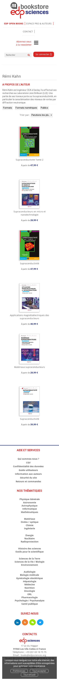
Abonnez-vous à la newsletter (24, 43)
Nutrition (30, 587)
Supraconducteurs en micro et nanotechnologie (30, 213)
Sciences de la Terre (29, 558)
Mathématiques (29, 512)
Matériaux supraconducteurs (29, 367)
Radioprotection (29, 541)
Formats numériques (26, 107)
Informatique (29, 508)
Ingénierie (29, 528)
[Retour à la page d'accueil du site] (29, 10)
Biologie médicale (29, 574)
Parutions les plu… (41, 115)
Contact (28, 31)
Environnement (29, 564)
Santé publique (29, 603)
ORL (29, 594)
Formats (7, 107)
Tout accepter (39, 671)
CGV (28, 462)
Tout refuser (29, 674)
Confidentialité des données (28, 466)
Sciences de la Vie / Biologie (29, 561)
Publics (44, 107)
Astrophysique (29, 505)
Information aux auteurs (28, 473)
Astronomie (29, 502)
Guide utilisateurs (28, 470)
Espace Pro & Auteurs (39, 23)
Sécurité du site (28, 477)
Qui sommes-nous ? (28, 458)
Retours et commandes (28, 481)
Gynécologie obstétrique (29, 578)
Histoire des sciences (29, 548)
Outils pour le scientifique (29, 551)
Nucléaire (29, 538)
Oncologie (29, 590)
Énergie (29, 535)
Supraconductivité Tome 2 (29, 159)
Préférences (19, 671)
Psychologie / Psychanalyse (29, 600)
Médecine (29, 584)
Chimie (29, 525)
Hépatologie (29, 581)
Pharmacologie (29, 597)
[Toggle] (36, 43)
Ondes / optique (29, 521)
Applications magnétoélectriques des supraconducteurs (29, 317)
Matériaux (29, 519)
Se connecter (43, 54)
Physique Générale (30, 499)
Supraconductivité (29, 263)
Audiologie (29, 572)
